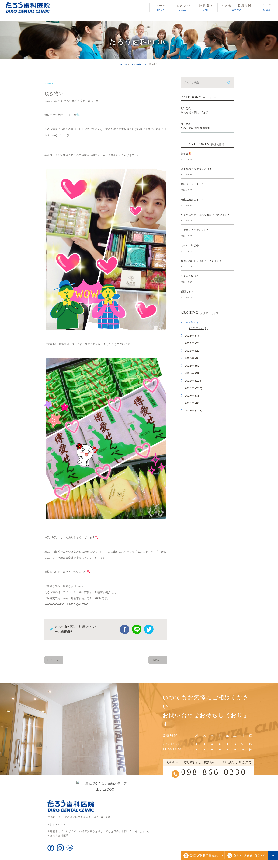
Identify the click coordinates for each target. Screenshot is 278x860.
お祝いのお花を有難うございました (201, 260)
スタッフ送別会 (190, 276)
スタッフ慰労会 (190, 245)
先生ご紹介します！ (192, 199)
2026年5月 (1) (198, 328)
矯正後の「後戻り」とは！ (196, 168)
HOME (123, 64)
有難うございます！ (192, 184)
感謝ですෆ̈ (187, 291)
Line (136, 629)
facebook (124, 629)
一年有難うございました (195, 230)
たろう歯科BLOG (138, 64)
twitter (149, 629)
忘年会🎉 (186, 153)
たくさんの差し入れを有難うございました (205, 214)
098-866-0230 (214, 772)
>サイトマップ (57, 824)
